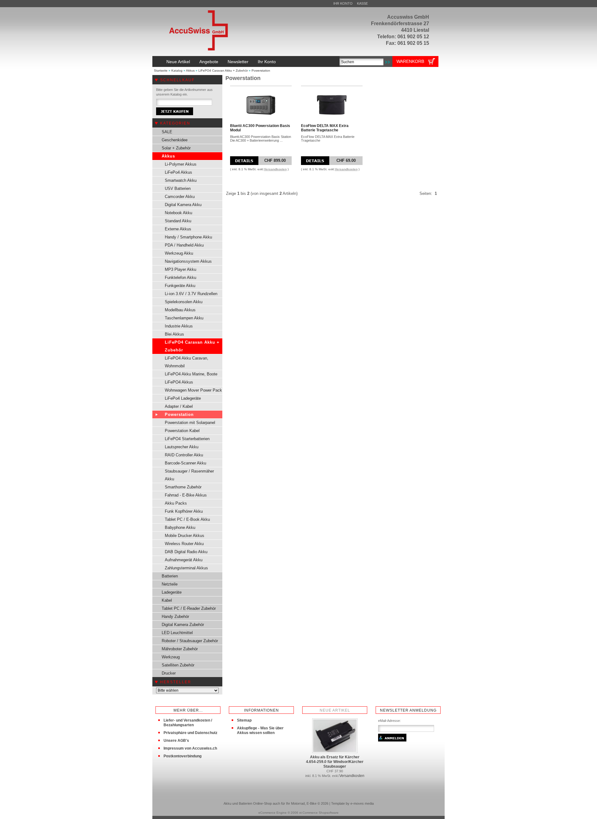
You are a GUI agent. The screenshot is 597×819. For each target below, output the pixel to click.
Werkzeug (171, 657)
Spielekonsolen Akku (183, 301)
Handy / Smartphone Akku (188, 237)
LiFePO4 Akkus (179, 382)
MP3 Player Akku (180, 269)
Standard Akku (178, 221)
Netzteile (170, 584)
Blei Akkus (174, 334)
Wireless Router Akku (184, 543)
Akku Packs (176, 503)
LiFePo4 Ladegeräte (183, 398)
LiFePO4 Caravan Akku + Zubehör (223, 70)
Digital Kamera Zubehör (183, 624)
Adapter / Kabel (179, 406)
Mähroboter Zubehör (180, 649)
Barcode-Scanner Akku (185, 463)
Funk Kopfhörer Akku (184, 511)
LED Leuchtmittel (177, 632)
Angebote (208, 61)
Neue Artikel (178, 61)
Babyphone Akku (180, 527)
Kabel (167, 600)
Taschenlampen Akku (184, 318)
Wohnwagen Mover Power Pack (193, 390)
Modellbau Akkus (180, 310)
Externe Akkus (178, 229)
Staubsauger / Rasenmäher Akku (189, 475)
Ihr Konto (343, 3)
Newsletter (238, 61)
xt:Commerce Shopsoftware (319, 812)
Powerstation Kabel (182, 430)
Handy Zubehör (175, 616)
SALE (167, 131)
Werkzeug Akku (179, 253)
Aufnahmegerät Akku (183, 560)
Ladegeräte (172, 592)
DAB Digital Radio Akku (186, 551)
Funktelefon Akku (180, 277)
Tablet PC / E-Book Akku (187, 519)
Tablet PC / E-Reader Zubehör (189, 608)
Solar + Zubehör (176, 148)
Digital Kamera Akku (183, 204)
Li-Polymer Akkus (181, 164)
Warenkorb (410, 61)
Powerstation (261, 70)
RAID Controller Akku (184, 455)
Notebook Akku (178, 212)
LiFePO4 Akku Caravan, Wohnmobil (186, 362)
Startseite (161, 70)
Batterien (170, 576)
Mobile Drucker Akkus (184, 535)
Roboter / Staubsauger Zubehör (190, 640)
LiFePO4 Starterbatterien (187, 438)
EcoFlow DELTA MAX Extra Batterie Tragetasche (325, 128)
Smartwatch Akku (181, 180)
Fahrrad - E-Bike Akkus (186, 495)
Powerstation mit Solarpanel (190, 422)
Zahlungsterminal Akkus (186, 568)
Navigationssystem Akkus (188, 261)
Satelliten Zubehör (178, 665)
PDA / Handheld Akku (184, 245)
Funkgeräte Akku (180, 285)
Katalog (177, 70)
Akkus (190, 70)
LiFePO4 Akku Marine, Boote (191, 374)
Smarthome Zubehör (183, 487)
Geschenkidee (174, 140)
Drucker (169, 673)
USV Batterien (178, 188)
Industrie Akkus (179, 326)
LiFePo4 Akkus (178, 172)
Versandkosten (275, 169)
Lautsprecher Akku (181, 447)
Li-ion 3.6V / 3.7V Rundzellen (191, 293)
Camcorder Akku (180, 196)
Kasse (362, 3)
